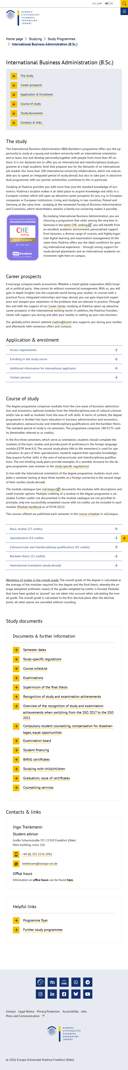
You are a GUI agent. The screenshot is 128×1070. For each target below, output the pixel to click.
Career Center (57, 306)
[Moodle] (52, 982)
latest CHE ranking (76, 225)
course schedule (89, 514)
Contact (11, 1011)
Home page (14, 38)
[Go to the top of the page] (43, 1016)
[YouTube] (87, 994)
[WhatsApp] (75, 982)
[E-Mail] (64, 982)
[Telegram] (87, 982)
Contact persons (20, 377)
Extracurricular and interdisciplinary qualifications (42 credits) (50, 547)
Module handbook (29, 507)
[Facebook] (64, 994)
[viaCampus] (40, 982)
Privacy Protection (48, 1011)
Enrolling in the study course (28, 359)
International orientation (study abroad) (35, 565)
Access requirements (23, 350)
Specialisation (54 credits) (27, 538)
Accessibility (70, 1011)
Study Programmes (61, 38)
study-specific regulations (71, 466)
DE (111, 3)
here (70, 880)
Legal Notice (26, 1011)
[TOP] (124, 538)
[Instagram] (40, 994)
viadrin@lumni (62, 322)
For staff (97, 3)
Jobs (84, 1011)
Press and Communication (23, 1016)
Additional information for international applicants (43, 368)
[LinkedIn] (52, 994)
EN (106, 3)
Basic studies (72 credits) (26, 529)
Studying (35, 38)
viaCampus (49, 489)
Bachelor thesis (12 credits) (27, 556)
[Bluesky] (75, 994)
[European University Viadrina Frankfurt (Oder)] (22, 18)
